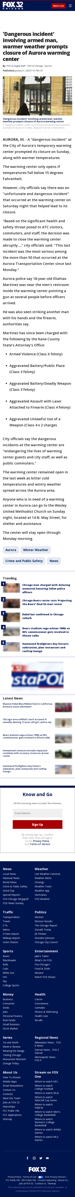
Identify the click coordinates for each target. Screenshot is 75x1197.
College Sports (11, 985)
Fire (5, 977)
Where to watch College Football (44, 1087)
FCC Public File (11, 1110)
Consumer (8, 1003)
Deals (6, 1007)
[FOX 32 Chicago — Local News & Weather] (13, 5)
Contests (8, 1094)
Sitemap (7, 1119)
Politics (40, 912)
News (54, 561)
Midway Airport (11, 938)
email (47, 1158)
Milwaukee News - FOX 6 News (48, 1044)
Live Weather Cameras (47, 874)
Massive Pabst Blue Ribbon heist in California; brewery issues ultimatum (27, 705)
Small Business (11, 1024)
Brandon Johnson (44, 938)
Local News (9, 874)
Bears (6, 956)
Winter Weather (35, 550)
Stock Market (10, 1028)
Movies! (39, 972)
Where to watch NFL (46, 1081)
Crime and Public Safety (24, 561)
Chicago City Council (46, 942)
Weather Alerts (43, 878)
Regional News (46, 1037)
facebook (27, 1158)
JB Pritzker (40, 933)
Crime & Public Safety (15, 886)
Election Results (43, 921)
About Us (10, 1072)
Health (40, 994)
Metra (6, 929)
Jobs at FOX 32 (11, 1102)
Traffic (8, 912)
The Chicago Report (46, 925)
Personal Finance (12, 1016)
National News (11, 878)
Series (7, 1037)
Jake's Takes (42, 956)
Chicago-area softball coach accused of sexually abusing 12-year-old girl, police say (27, 721)
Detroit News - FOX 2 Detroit (47, 1051)
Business (8, 999)
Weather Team (43, 886)
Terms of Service (40, 844)
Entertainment (46, 951)
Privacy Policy (41, 841)
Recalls (39, 1020)
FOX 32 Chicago (35, 65)
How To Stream (12, 1077)
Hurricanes (41, 894)
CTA (5, 925)
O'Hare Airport (11, 933)
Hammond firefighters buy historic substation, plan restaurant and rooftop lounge (45, 647)
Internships (9, 1106)
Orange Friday (11, 1063)
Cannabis (40, 1007)
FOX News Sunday (13, 903)
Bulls (5, 964)
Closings (39, 882)
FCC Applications (12, 1115)
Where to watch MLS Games (46, 1138)
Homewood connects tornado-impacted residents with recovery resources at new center (26, 753)
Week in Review (11, 1046)
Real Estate (9, 1020)
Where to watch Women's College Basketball (44, 1122)
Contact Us (9, 1089)
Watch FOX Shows (45, 977)
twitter (41, 1158)
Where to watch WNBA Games (48, 1131)
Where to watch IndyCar (44, 1106)
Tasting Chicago (12, 1055)
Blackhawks (9, 960)
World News (10, 882)
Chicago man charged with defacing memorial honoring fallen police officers (46, 588)
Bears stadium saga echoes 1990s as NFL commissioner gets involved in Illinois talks (46, 632)
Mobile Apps (10, 1081)
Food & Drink (42, 968)
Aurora (48, 65)
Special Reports (11, 894)
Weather (41, 869)
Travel (6, 921)
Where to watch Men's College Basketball (47, 1113)
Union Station (10, 942)
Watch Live (58, 6)
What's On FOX (43, 960)
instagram (34, 1158)
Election (39, 917)
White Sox (8, 972)
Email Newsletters (13, 1085)
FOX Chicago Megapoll (15, 899)
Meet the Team (11, 1098)
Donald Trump (43, 929)
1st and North (10, 1042)
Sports (8, 951)
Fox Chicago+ (42, 964)
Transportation (11, 917)
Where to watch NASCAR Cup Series (46, 1098)
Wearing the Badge (13, 1050)
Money (8, 994)
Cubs (5, 968)
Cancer (39, 999)
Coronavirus (41, 1003)
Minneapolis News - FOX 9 (46, 1058)
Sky (5, 981)
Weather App (42, 890)
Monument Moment (14, 1059)
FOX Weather (42, 899)
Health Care (41, 1016)
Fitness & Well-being (46, 1011)
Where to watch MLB (47, 1093)
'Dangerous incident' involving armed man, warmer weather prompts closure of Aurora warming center (33, 120)
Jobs (5, 1011)
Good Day (8, 890)
